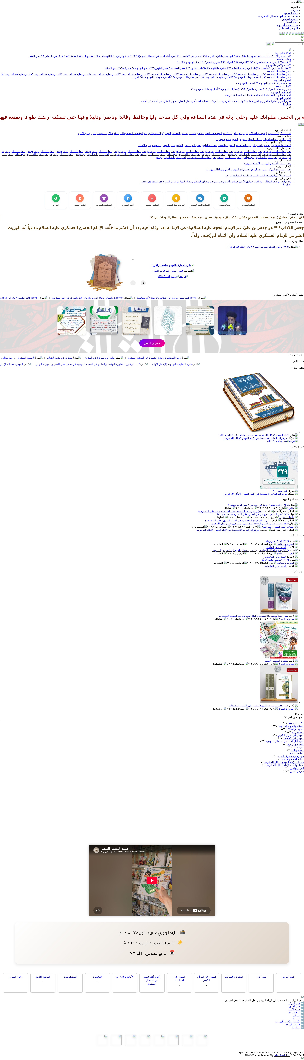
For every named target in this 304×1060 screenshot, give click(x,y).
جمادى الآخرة (231, 101)
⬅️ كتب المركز (296, 1003)
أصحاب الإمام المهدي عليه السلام (247, 68)
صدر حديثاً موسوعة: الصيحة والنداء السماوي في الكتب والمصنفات (253, 615)
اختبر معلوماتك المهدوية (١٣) (215, 77)
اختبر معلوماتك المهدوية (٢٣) (201, 157)
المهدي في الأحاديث (189, 56)
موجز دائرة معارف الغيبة (291, 756)
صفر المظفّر (270, 101)
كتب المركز (282, 56)
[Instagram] (293, 34)
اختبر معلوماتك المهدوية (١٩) (33, 154)
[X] (296, 34)
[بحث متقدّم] (273, 44)
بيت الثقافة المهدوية (287, 25)
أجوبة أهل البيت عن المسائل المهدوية (285, 741)
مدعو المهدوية (141, 68)
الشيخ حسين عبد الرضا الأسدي (168, 270)
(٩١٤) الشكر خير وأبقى (277, 541)
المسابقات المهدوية (281, 92)
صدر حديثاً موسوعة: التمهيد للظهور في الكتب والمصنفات (258, 705)
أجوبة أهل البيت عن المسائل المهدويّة (154, 56)
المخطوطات (87, 56)
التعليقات (227, 508)
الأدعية (285, 62)
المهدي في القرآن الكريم (218, 56)
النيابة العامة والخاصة (293, 759)
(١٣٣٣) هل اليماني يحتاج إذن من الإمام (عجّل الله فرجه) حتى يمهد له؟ (138, 297)
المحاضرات (256, 62)
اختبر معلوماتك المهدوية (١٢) (246, 77)
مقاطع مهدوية (188, 62)
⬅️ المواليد (298, 1018)
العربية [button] (294, 1)
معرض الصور (210, 62)
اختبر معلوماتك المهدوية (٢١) (262, 157)
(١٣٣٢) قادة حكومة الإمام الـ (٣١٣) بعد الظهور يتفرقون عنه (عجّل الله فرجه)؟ (48, 297)
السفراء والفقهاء (217, 68)
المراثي (240, 62)
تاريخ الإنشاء (277, 508)
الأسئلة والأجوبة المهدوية (278, 65)
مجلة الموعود (291, 13)
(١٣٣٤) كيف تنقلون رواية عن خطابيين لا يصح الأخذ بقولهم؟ (217, 297)
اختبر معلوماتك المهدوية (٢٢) (232, 157)
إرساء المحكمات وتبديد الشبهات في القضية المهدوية (204, 357)
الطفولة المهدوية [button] (282, 160)
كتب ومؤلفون (297, 768)
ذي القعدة (156, 101)
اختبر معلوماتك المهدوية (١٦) (124, 154)
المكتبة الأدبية (68, 56)
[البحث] (268, 44)
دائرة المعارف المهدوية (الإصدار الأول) (171, 265)
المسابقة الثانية (266, 95)
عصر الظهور (159, 68)
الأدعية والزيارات (121, 56)
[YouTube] (290, 34)
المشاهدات (248, 508)
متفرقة (124, 68)
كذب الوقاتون (32, 357)
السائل (291, 511)
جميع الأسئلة (111, 68)
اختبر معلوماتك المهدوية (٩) (45, 74)
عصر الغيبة (177, 68)
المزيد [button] (288, 107)
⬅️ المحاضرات (296, 1012)
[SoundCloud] (287, 34)
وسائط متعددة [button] (283, 136)
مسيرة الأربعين (290, 19)
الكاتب (291, 547)
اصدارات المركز (251, 89)
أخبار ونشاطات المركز (277, 89)
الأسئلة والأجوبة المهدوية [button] (278, 142)
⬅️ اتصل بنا (298, 1027)
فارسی (294, 10)
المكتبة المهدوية (283, 53)
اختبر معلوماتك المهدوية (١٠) (16, 74)
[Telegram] (299, 34)
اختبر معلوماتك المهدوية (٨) (74, 74)
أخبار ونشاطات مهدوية (204, 89)
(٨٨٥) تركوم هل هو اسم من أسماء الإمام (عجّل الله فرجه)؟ (258, 246)
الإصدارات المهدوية (229, 89)
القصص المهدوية (266, 83)
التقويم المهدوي (283, 98)
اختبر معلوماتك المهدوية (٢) (247, 74)
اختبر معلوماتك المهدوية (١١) (276, 77)
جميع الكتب (34, 56)
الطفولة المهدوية (282, 80)
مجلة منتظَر (284, 83)
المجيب (266, 511)
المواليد (227, 62)
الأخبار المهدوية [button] (283, 166)
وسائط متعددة (283, 59)
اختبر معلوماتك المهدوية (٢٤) (171, 157)
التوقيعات (103, 56)
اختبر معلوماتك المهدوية (279, 71)
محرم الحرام (284, 101)
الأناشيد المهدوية (245, 83)
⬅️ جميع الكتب (296, 1009)
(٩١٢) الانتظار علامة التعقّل (275, 559)
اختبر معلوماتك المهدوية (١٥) (154, 77)
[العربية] (299, 124)
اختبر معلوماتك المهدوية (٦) (131, 74)
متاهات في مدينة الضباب (110, 357)
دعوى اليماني (49, 56)
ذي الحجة (146, 101)
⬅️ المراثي (298, 1015)
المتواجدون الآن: (295, 717)
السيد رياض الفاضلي (275, 547)
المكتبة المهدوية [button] (283, 130)
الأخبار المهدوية (283, 86)
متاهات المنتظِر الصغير (276, 660)
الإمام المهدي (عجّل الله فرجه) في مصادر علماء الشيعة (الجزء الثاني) (253, 435)
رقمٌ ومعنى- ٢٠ (280, 490)
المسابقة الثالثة (250, 95)
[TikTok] (283, 34)
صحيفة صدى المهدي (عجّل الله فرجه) (278, 16)
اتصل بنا (287, 104)
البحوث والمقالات (245, 56)
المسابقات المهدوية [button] (281, 172)
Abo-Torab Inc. (282, 1055)
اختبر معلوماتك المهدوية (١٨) (64, 154)
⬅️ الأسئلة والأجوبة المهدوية (289, 1021)
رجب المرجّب (216, 101)
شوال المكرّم (169, 101)
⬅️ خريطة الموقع (295, 1024)
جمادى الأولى (246, 101)
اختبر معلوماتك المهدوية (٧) (103, 74)
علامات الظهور (196, 68)
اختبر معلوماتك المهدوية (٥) (160, 74)
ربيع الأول (258, 101)
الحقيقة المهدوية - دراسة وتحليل (68, 357)
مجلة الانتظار (291, 22)
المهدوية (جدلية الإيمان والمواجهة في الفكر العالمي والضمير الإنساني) (37, 364)
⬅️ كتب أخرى (296, 1006)
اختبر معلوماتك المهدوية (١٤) (185, 77)
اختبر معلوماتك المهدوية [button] (279, 148)
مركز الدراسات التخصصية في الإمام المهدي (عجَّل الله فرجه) (255, 438)
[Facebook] (302, 34)
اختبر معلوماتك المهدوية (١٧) (94, 154)
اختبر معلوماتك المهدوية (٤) (189, 74)
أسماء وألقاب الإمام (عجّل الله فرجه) (285, 765)
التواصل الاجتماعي (288, 28)
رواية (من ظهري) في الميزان (150, 357)
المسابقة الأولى (283, 95)
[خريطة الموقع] (280, 34)
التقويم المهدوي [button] (283, 178)
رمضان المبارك (184, 101)
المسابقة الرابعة (233, 95)
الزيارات (273, 62)
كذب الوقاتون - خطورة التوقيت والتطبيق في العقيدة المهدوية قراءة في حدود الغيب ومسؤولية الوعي (138, 364)
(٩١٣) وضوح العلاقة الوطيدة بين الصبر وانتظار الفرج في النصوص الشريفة (250, 550)
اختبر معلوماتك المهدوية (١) (276, 74)
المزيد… (135, 77)
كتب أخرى (266, 56)
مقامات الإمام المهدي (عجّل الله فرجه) (284, 762)
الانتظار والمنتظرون (279, 68)
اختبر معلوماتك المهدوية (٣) (218, 74)
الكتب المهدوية (296, 723)
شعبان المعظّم (201, 101)
